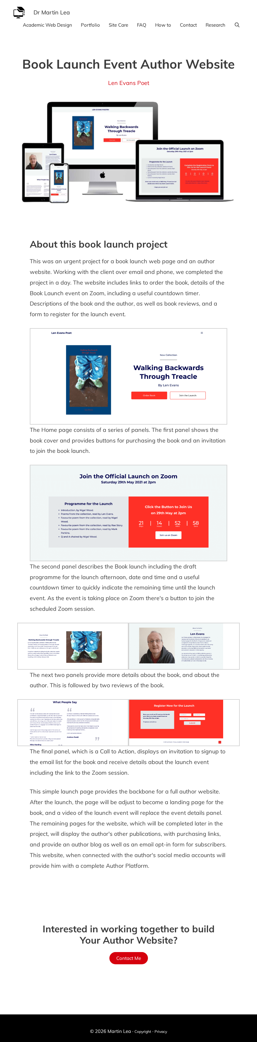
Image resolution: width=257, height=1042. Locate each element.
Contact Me (128, 958)
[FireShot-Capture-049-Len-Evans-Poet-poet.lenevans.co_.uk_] (65, 723)
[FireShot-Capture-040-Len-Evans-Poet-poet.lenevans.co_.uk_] (128, 513)
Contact (188, 25)
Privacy (161, 1031)
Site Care (118, 25)
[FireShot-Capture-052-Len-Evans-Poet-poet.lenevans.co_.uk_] (176, 723)
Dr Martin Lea (52, 12)
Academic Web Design (47, 25)
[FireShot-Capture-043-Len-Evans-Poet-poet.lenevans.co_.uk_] (65, 646)
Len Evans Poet (128, 82)
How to (163, 25)
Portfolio (90, 25)
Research (215, 25)
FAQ (141, 25)
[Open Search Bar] (237, 25)
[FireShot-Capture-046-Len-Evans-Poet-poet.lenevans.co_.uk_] (176, 646)
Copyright (142, 1031)
